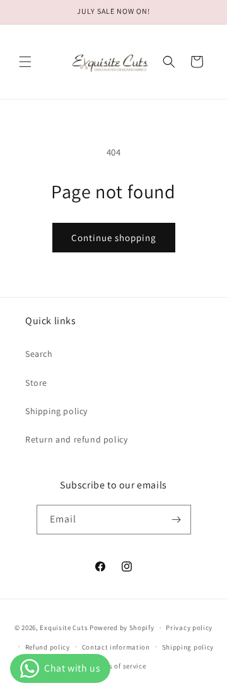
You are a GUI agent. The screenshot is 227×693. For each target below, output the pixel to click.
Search (39, 353)
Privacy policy (189, 627)
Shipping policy (56, 411)
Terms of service (119, 666)
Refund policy (47, 647)
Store (36, 382)
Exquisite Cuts (64, 627)
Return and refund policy (76, 439)
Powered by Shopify (122, 627)
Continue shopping (113, 238)
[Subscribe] (176, 519)
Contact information (116, 647)
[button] (25, 62)
